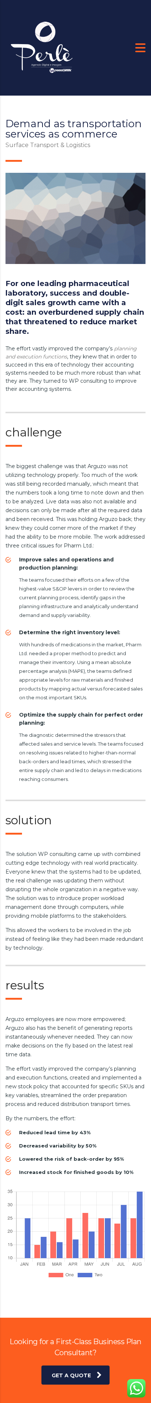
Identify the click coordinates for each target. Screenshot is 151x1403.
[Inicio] (42, 47)
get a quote (71, 1375)
